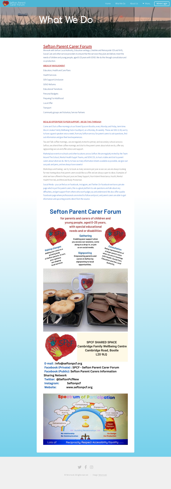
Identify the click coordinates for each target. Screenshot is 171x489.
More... (148, 3)
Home (108, 3)
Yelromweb (102, 475)
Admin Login (161, 3)
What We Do (120, 3)
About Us (134, 3)
